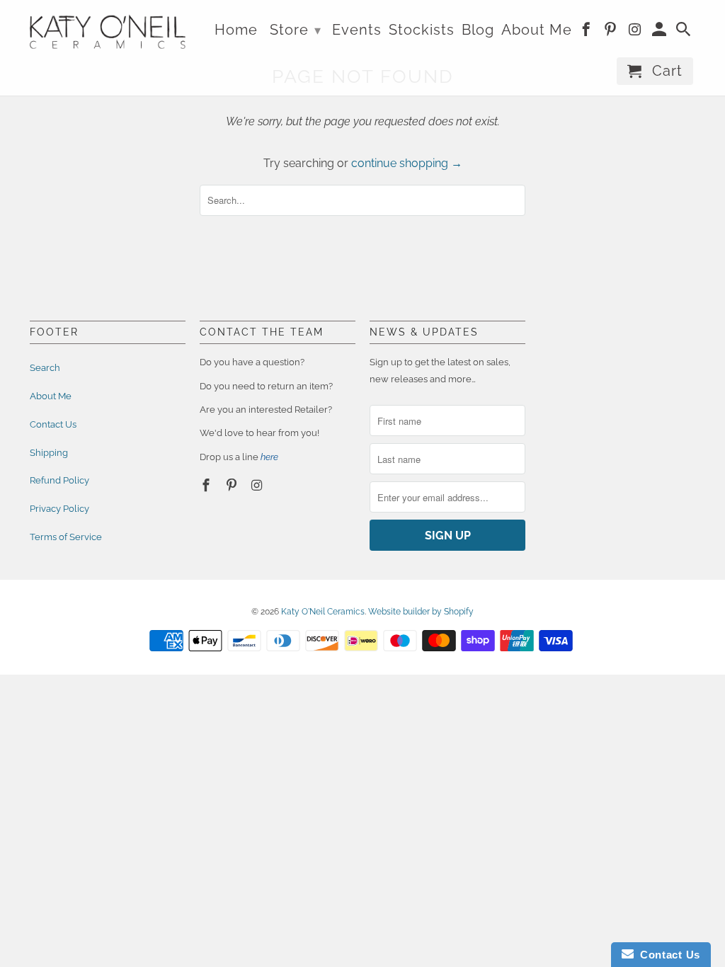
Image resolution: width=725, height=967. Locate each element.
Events (357, 30)
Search (45, 367)
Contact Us (53, 424)
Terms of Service (66, 537)
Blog (478, 30)
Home (236, 30)
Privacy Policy (59, 508)
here (269, 457)
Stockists (422, 30)
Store (295, 29)
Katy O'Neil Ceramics (323, 612)
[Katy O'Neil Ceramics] (107, 30)
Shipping (49, 452)
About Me (51, 396)
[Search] (684, 32)
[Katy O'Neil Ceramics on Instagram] (258, 485)
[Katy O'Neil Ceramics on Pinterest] (233, 485)
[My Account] (660, 32)
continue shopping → (406, 163)
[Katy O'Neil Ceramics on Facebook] (207, 485)
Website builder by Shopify (421, 612)
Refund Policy (59, 480)
